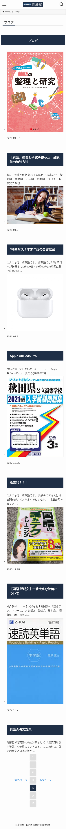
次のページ (45, 780)
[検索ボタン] (61, 4)
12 (33, 780)
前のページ (20, 780)
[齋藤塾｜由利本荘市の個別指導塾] (33, 4)
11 (33, 772)
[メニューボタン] (4, 4)
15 (33, 803)
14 (33, 795)
